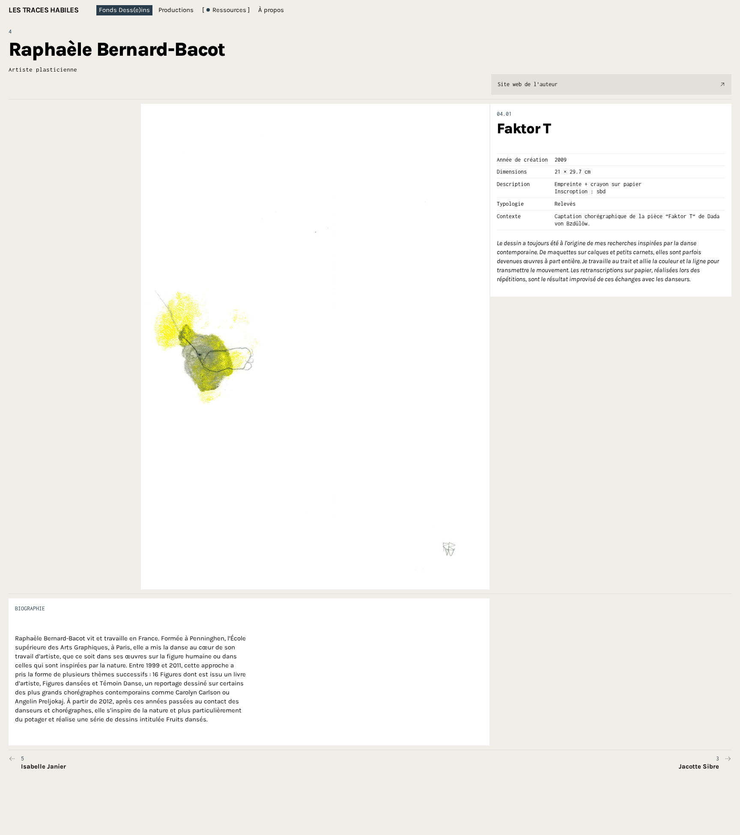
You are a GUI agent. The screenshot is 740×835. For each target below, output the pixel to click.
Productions (176, 10)
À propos (271, 10)
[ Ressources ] (226, 10)
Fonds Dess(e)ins (124, 10)
